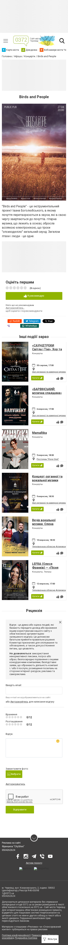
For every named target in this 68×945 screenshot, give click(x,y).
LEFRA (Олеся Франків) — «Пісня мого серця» (45, 567)
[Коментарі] (61, 378)
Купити (35, 378)
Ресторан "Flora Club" (48, 459)
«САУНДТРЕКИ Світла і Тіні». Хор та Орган (47, 349)
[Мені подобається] (57, 378)
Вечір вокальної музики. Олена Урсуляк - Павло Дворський (44, 525)
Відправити (19, 809)
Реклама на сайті (11, 843)
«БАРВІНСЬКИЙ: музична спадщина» (47, 391)
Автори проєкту (34, 863)
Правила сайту (39, 935)
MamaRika (39, 433)
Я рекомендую (35, 295)
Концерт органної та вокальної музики (47, 478)
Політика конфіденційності (16, 935)
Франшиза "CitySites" (13, 846)
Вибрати (15, 774)
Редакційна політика (26, 938)
